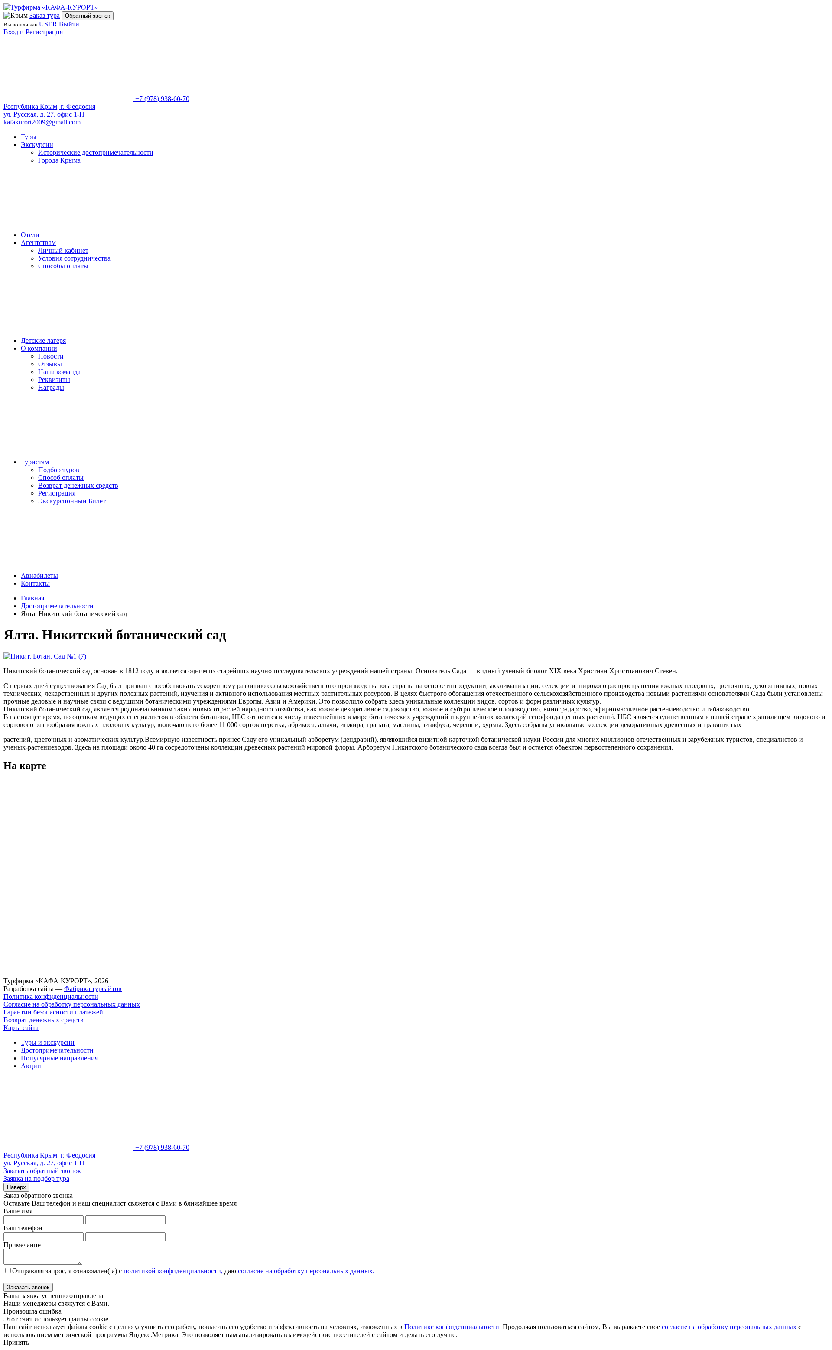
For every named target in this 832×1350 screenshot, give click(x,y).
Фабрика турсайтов (93, 988)
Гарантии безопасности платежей (53, 1012)
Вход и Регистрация (33, 32)
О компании (39, 348)
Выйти (69, 24)
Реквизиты (54, 379)
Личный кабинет (63, 250)
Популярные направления (59, 1058)
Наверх (16, 1187)
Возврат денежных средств (78, 485)
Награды (51, 387)
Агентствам (38, 242)
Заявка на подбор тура (36, 1178)
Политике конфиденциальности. (452, 1326)
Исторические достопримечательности (95, 152)
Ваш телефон (22, 1228)
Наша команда (59, 371)
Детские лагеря (43, 340)
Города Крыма (59, 160)
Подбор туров (58, 469)
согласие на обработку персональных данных (729, 1326)
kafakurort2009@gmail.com (42, 122)
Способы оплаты (63, 266)
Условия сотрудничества (74, 258)
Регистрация (56, 493)
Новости (51, 356)
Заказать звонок (28, 1287)
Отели (30, 234)
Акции (31, 1066)
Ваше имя (17, 1211)
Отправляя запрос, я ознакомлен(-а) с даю (193, 1271)
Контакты (35, 583)
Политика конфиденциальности (50, 996)
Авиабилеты (39, 575)
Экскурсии (37, 144)
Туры (28, 136)
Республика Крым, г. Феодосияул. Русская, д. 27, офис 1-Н (49, 110)
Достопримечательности (57, 1050)
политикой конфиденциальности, (173, 1271)
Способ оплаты (61, 477)
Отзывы (50, 364)
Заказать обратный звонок (42, 1170)
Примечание (22, 1245)
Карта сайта (21, 1027)
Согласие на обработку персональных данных (71, 1004)
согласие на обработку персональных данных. (306, 1271)
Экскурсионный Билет (72, 501)
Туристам (35, 462)
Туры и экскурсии (48, 1042)
